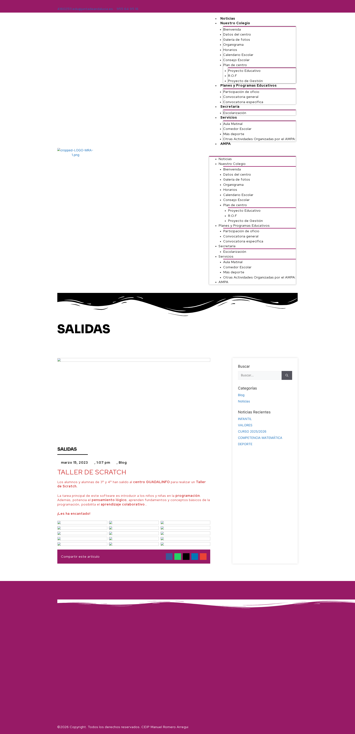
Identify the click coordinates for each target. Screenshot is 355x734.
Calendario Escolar (238, 55)
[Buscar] (287, 375)
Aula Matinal (233, 124)
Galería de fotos (236, 39)
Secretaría (229, 106)
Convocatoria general (240, 97)
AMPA (225, 144)
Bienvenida (232, 29)
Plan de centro (235, 65)
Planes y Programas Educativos (248, 85)
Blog (123, 462)
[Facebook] (293, 5)
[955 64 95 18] (119, 3)
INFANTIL (245, 419)
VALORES (245, 425)
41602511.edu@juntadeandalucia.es (85, 9)
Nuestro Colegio (235, 23)
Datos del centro (237, 34)
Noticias (227, 18)
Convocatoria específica (243, 102)
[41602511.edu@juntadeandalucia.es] (59, 3)
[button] (252, 153)
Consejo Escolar (236, 60)
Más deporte (233, 134)
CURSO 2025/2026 (252, 431)
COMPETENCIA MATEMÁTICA (260, 438)
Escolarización (234, 113)
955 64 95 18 (127, 9)
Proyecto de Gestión (245, 81)
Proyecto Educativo (244, 70)
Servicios (228, 117)
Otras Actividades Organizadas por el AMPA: (259, 139)
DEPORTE (245, 444)
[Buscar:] (260, 375)
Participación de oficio (241, 92)
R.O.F (232, 75)
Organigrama (233, 44)
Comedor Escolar (237, 129)
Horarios (230, 50)
